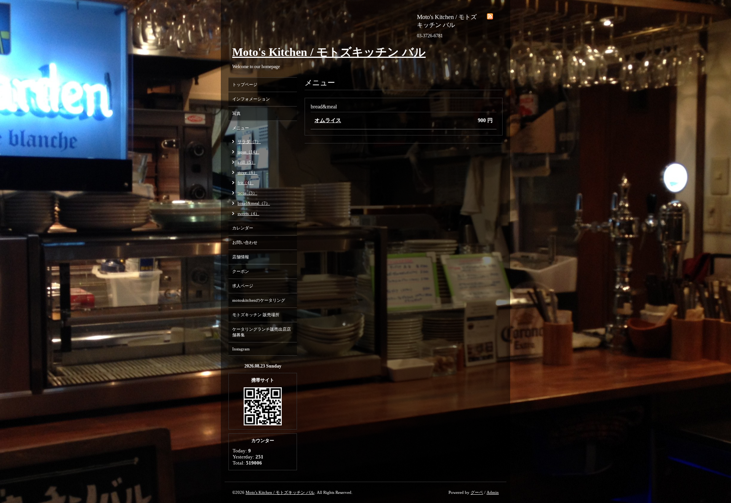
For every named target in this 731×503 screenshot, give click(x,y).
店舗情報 (240, 257)
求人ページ (242, 285)
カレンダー (242, 228)
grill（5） (246, 162)
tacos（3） (247, 193)
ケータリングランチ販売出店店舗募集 (261, 332)
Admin (493, 492)
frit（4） (246, 182)
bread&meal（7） (254, 203)
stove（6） (247, 172)
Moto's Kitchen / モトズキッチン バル (329, 52)
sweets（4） (248, 213)
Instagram (241, 349)
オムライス (327, 120)
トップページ (244, 84)
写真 (236, 113)
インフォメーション (251, 99)
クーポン (240, 271)
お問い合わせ (244, 242)
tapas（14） (248, 152)
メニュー (240, 128)
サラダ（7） (249, 141)
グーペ (477, 492)
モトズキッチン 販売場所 (255, 314)
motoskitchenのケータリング (258, 300)
